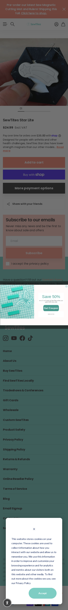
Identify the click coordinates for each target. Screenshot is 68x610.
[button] (7, 602)
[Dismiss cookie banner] (34, 528)
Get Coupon (51, 308)
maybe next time (51, 314)
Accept (42, 593)
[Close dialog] (66, 286)
